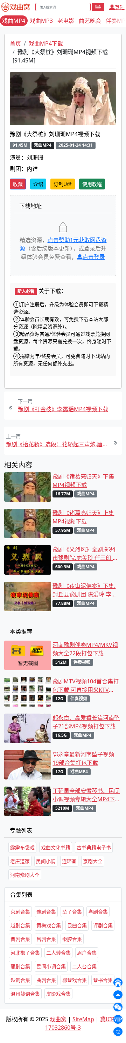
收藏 (18, 184)
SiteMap (83, 1019)
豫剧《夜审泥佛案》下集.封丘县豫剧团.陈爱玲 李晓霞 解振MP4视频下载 (84, 590)
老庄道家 (20, 861)
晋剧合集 (20, 939)
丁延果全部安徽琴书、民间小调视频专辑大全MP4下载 (86, 795)
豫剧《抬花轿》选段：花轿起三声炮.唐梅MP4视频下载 (57, 444)
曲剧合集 (46, 980)
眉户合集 (87, 952)
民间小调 (46, 861)
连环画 (69, 861)
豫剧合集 (46, 911)
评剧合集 (103, 925)
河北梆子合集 (25, 952)
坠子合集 (72, 911)
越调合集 (20, 980)
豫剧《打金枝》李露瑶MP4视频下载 (63, 409)
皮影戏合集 (58, 993)
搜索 (98, 7)
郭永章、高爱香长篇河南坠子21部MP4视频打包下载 (86, 722)
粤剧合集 (98, 911)
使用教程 (92, 184)
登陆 (120, 7)
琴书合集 (103, 980)
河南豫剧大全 (25, 874)
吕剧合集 (46, 939)
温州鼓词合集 (25, 993)
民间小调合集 (51, 966)
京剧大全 (93, 861)
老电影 (65, 21)
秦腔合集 (72, 939)
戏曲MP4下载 (46, 43)
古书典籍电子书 (94, 847)
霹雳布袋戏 (22, 847)
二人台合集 (84, 966)
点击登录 (94, 257)
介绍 (38, 184)
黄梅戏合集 (48, 925)
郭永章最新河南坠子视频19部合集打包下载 (83, 758)
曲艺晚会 (90, 21)
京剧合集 (20, 911)
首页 (15, 43)
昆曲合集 (77, 925)
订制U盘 (63, 184)
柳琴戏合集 (74, 980)
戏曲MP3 (41, 21)
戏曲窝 (58, 1019)
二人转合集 (58, 952)
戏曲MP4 (13, 21)
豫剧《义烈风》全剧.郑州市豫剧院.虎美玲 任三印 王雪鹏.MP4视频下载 (85, 554)
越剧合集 (20, 925)
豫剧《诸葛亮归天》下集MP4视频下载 (83, 481)
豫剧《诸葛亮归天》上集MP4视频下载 (83, 517)
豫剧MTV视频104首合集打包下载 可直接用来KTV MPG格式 (85, 685)
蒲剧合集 (20, 966)
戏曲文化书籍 (55, 847)
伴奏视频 (82, 662)
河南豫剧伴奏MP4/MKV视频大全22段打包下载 (85, 649)
